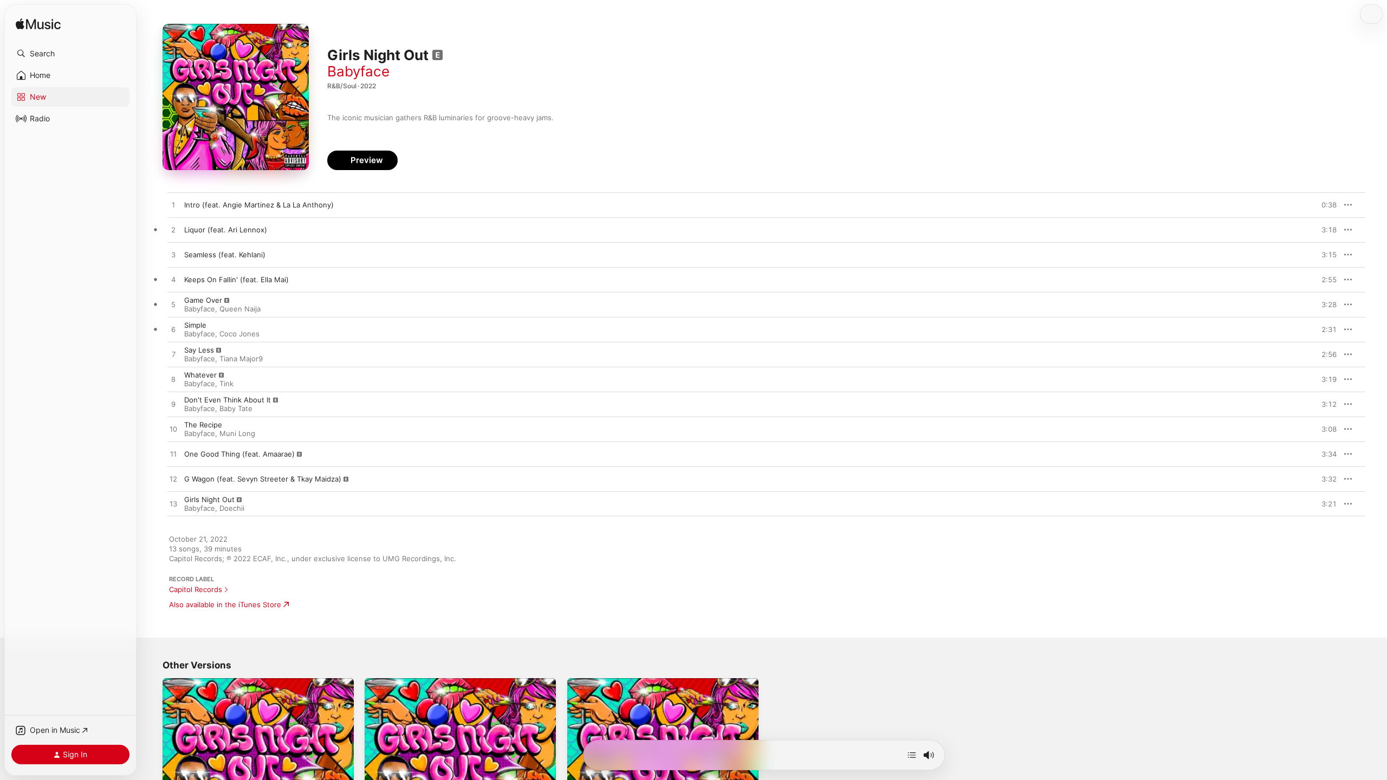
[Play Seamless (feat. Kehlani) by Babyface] (173, 255)
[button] (70, 53)
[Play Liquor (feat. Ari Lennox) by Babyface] (173, 230)
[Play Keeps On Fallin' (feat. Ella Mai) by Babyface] (173, 280)
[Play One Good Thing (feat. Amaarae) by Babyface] (173, 454)
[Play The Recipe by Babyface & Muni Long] (173, 429)
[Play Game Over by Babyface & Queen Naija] (173, 305)
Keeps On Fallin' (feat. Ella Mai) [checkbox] (236, 279)
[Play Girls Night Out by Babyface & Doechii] (173, 504)
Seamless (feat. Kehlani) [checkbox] (224, 254)
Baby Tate (235, 408)
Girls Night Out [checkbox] (209, 499)
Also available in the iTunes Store (225, 604)
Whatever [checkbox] (200, 374)
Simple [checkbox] (195, 325)
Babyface (358, 71)
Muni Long (237, 433)
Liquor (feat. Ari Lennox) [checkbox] (225, 229)
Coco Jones (239, 333)
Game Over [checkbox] (203, 300)
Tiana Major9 (241, 358)
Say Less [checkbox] (199, 350)
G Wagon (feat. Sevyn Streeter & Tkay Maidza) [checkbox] (262, 478)
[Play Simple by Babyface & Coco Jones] (173, 330)
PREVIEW (1325, 205)
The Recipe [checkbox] (203, 424)
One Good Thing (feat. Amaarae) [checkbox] (239, 454)
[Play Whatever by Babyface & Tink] (173, 380)
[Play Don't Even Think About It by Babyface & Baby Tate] (173, 405)
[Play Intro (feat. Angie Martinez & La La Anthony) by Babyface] (173, 205)
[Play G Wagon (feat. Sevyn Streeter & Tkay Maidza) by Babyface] (173, 479)
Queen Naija (240, 308)
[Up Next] (911, 755)
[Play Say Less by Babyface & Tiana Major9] (173, 355)
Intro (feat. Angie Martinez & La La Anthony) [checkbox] (259, 204)
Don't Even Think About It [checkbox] (227, 399)
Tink (226, 383)
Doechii (231, 508)
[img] (38, 24)
